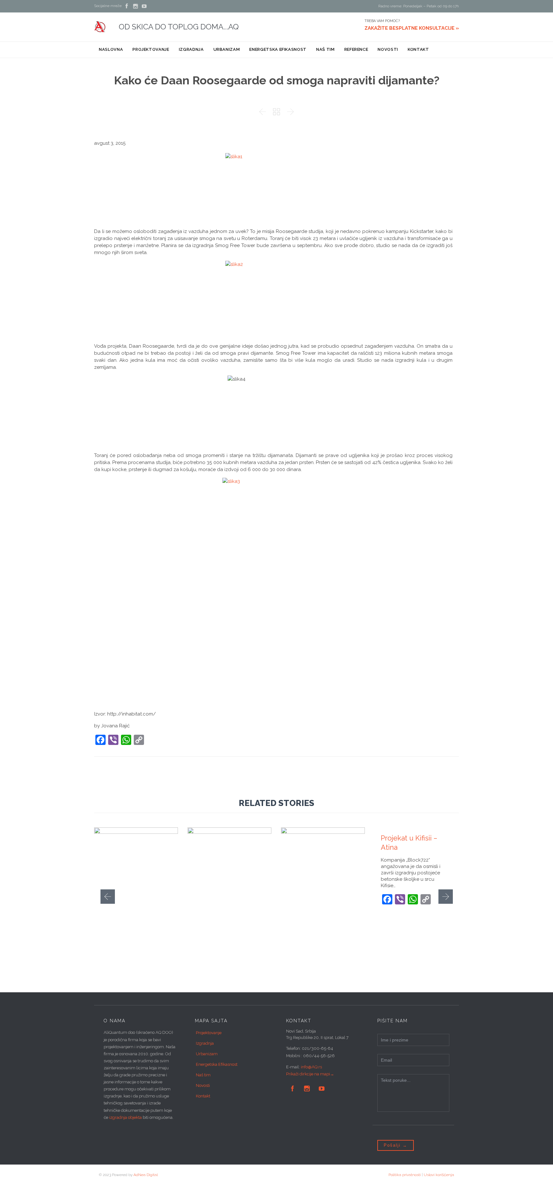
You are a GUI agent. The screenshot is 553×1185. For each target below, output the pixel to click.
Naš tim (203, 1075)
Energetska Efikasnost (216, 1064)
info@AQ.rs (311, 1067)
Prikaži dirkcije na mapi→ (310, 1074)
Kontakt (203, 1096)
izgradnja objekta (125, 1117)
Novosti (203, 1085)
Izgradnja (205, 1043)
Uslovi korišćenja (439, 1175)
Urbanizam (207, 1053)
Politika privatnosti (405, 1175)
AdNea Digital (145, 1175)
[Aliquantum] (100, 27)
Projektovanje (208, 1032)
